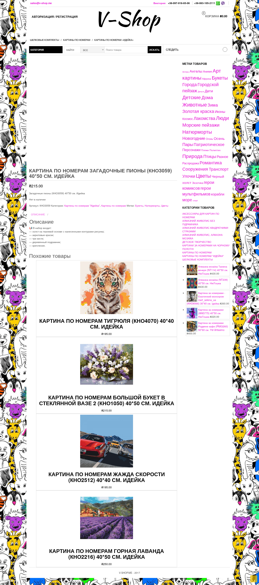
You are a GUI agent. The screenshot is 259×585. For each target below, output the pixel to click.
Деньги (201, 91)
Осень (219, 138)
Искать (154, 49)
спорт (195, 200)
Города (189, 84)
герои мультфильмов (196, 191)
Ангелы (196, 71)
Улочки (188, 176)
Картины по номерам (76, 40)
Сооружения (195, 169)
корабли (217, 194)
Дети (209, 90)
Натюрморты (152, 205)
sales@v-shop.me (41, 3)
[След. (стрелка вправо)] (5, 584)
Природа (192, 155)
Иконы (220, 111)
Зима (213, 105)
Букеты (139, 205)
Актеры (185, 71)
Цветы (164, 205)
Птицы (209, 156)
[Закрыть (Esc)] (1, 580)
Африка (206, 78)
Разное (222, 156)
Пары (187, 144)
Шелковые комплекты (44, 40)
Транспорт (219, 169)
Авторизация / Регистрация (55, 17)
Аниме (207, 71)
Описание (38, 214)
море (187, 200)
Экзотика (197, 183)
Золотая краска (198, 111)
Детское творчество (196, 242)
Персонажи (191, 149)
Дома (207, 97)
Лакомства (204, 118)
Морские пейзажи (201, 124)
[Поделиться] (5, 580)
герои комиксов (198, 185)
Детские (191, 97)
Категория (37, 49)
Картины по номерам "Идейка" (82, 205)
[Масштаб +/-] (12, 580)
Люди (222, 117)
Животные (194, 104)
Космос (187, 118)
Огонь (209, 139)
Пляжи (205, 150)
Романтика (211, 162)
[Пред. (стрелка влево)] (1, 584)
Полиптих (215, 150)
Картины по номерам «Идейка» (114, 40)
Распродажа (190, 163)
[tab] (103, 214)
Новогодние (193, 138)
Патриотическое (209, 144)
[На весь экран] (8, 580)
